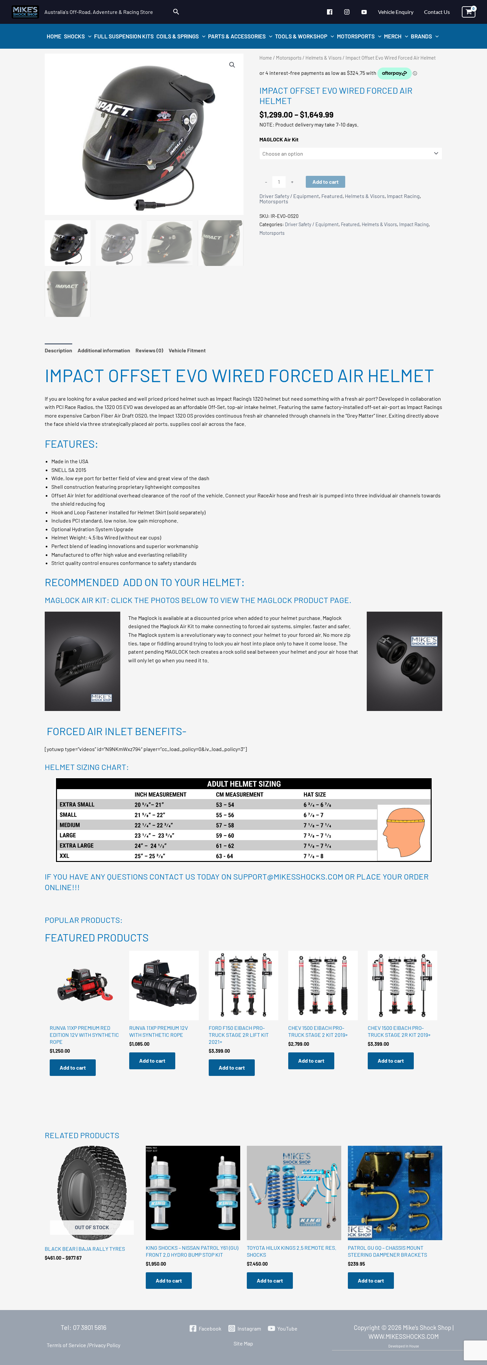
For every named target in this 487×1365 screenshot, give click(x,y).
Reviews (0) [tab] (149, 350)
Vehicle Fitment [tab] (187, 350)
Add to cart (325, 181)
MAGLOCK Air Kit (278, 139)
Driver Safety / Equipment (289, 196)
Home (54, 36)
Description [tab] (58, 350)
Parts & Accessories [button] (237, 36)
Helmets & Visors (323, 58)
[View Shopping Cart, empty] (468, 12)
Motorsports (288, 58)
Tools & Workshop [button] (301, 36)
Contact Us (437, 12)
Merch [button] (393, 36)
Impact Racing (403, 196)
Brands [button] (421, 36)
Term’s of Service (66, 1345)
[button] (176, 11)
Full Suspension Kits (124, 36)
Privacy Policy (103, 1345)
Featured (332, 196)
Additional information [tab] (104, 350)
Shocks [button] (74, 36)
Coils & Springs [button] (177, 36)
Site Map (243, 1343)
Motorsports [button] (356, 36)
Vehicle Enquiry (395, 12)
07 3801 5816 (89, 1327)
